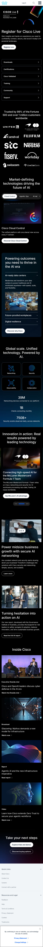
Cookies (4, 917)
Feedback (5, 900)
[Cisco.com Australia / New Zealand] (4, 2)
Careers (4, 883)
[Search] (33, 3)
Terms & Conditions (8, 909)
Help (3, 904)
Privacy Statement (7, 913)
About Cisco (5, 874)
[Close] (40, 929)
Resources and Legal (10, 895)
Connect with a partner (9, 887)
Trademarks (5, 922)
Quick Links (6, 869)
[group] (21, 473)
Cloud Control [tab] (9, 196)
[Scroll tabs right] (39, 196)
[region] (21, 936)
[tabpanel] (21, 222)
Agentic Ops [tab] (24, 196)
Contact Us (5, 878)
